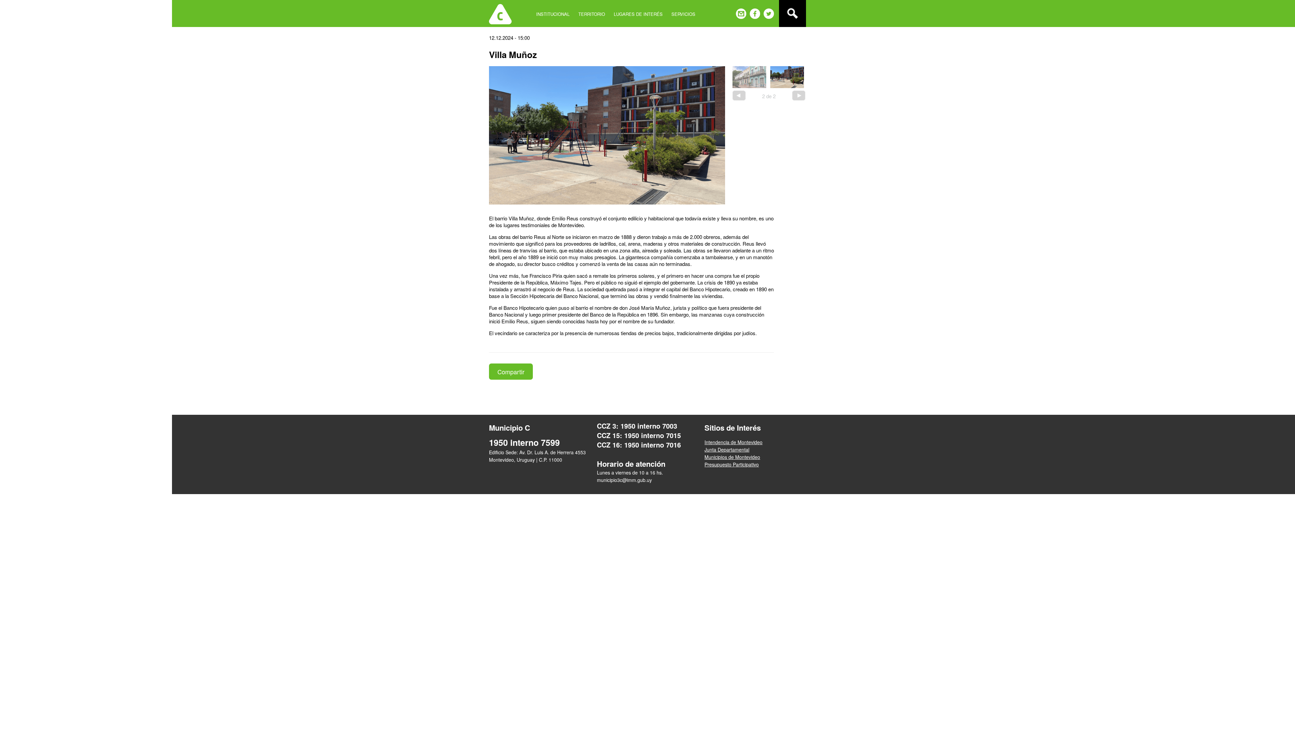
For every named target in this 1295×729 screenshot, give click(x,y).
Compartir (510, 371)
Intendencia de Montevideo (733, 442)
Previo (739, 95)
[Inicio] (500, 13)
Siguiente (798, 95)
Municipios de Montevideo (732, 457)
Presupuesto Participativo (731, 464)
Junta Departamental (726, 449)
